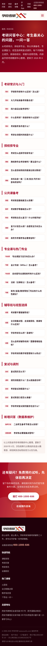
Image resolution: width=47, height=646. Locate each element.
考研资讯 (10, 5)
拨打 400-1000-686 (23, 496)
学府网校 (29, 5)
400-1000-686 (21, 544)
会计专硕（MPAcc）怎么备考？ (21, 265)
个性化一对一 (7, 597)
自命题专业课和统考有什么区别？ (23, 273)
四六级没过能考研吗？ (17, 108)
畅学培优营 (6, 593)
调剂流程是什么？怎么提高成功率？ (23, 380)
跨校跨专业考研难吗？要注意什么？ (23, 161)
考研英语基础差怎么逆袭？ (19, 200)
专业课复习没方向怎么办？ (20, 256)
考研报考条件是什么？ (17, 126)
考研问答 (3, 5)
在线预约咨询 (23, 506)
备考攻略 (16, 5)
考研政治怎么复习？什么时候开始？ (23, 217)
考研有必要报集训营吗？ (20, 433)
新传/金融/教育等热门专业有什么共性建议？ (23, 292)
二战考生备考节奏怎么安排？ (22, 424)
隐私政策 (5, 635)
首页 (3, 29)
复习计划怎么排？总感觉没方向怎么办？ (23, 228)
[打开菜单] (42, 15)
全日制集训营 (7, 589)
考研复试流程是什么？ (17, 388)
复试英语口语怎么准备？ (18, 397)
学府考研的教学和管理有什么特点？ (23, 353)
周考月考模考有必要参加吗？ (20, 238)
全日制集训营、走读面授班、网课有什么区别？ (23, 322)
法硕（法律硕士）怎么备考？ (20, 282)
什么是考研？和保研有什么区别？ (22, 117)
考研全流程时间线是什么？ (19, 134)
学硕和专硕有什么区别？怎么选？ (22, 91)
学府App (22, 5)
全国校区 (5, 571)
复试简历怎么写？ (16, 371)
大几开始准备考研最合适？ (19, 100)
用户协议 (14, 635)
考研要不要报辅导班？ (17, 312)
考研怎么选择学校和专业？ (19, 153)
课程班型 (5, 558)
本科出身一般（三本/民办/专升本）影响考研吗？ (23, 180)
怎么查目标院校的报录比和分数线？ (23, 170)
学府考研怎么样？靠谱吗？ (19, 332)
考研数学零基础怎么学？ (18, 209)
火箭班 (4, 584)
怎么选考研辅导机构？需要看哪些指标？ (23, 343)
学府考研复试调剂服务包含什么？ (22, 406)
